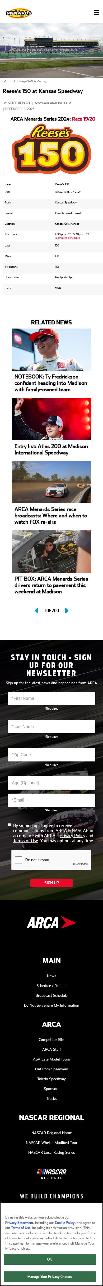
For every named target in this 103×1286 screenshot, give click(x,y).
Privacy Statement (19, 1223)
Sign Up (51, 883)
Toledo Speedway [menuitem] (51, 1079)
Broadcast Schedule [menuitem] (52, 995)
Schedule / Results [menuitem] (51, 985)
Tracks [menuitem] (51, 1098)
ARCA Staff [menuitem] (51, 1049)
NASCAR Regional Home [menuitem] (51, 1133)
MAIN (52, 960)
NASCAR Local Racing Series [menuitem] (51, 1152)
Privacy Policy (72, 835)
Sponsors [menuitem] (51, 1089)
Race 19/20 (83, 119)
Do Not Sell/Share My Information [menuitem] (51, 1005)
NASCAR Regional (51, 1117)
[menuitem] (51, 1170)
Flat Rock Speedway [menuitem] (51, 1069)
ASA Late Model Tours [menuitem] (51, 1059)
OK (49, 1259)
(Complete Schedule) (67, 237)
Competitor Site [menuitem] (51, 1039)
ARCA (51, 1024)
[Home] (19, 12)
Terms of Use (25, 840)
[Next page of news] (66, 610)
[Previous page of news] (37, 610)
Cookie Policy (65, 1223)
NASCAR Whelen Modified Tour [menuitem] (51, 1142)
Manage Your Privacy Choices (49, 1277)
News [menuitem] (51, 976)
